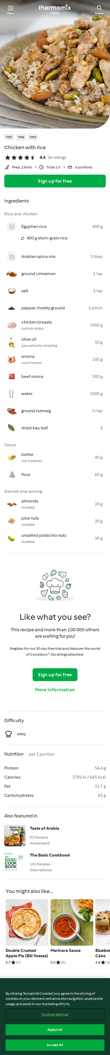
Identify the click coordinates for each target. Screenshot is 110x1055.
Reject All (55, 1030)
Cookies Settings (55, 1014)
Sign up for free (55, 181)
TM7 (9, 137)
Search (99, 13)
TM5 (33, 137)
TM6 (21, 137)
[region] (55, 1016)
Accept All (55, 1045)
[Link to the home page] (55, 9)
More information (55, 690)
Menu (10, 13)
